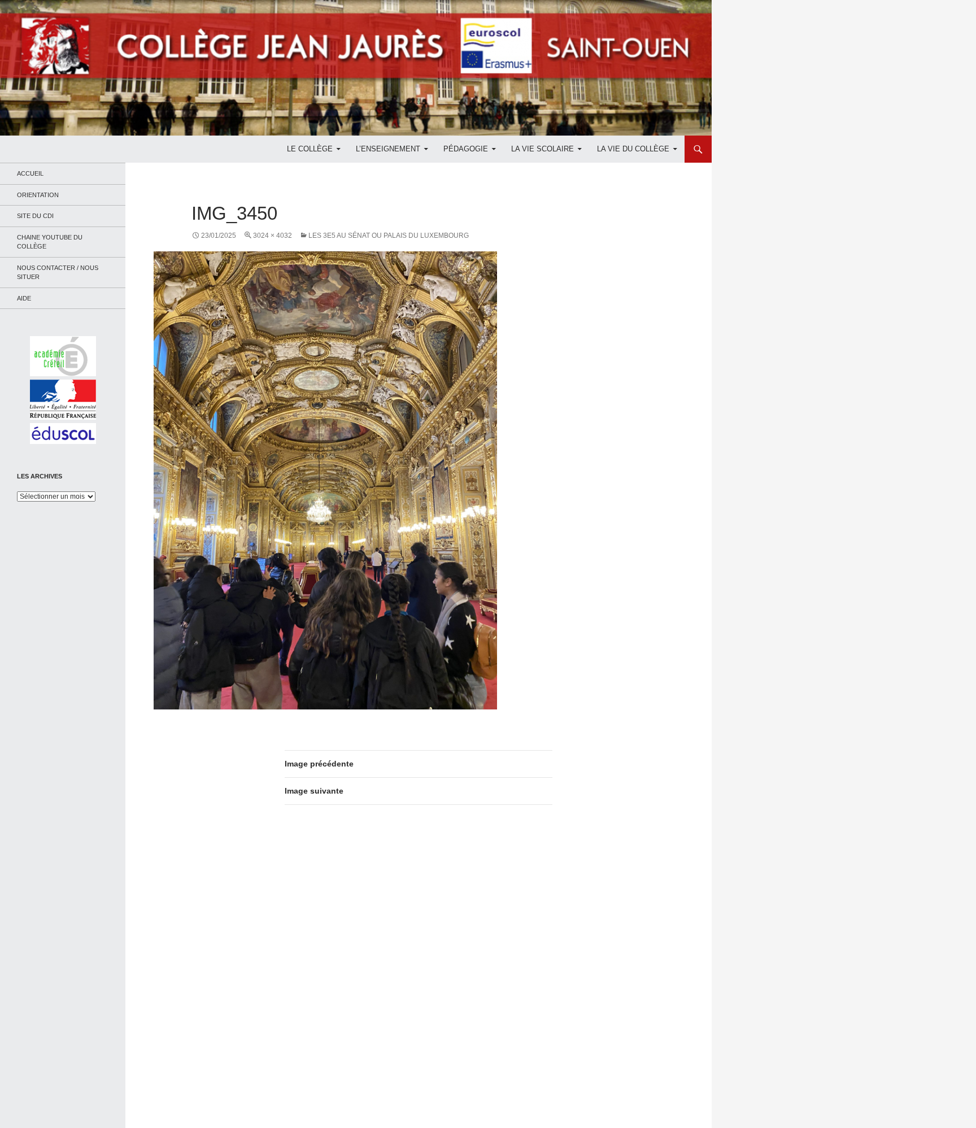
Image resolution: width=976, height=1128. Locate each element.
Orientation (38, 194)
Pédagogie (465, 149)
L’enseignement (388, 149)
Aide (24, 298)
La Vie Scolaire (542, 149)
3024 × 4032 (272, 235)
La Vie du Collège (633, 149)
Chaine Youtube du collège (49, 242)
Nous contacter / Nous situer (57, 272)
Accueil (30, 173)
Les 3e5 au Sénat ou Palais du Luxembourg (388, 235)
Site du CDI (35, 215)
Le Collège (310, 149)
